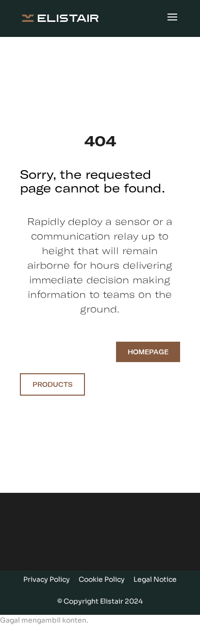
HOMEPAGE (148, 352)
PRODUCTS (52, 384)
